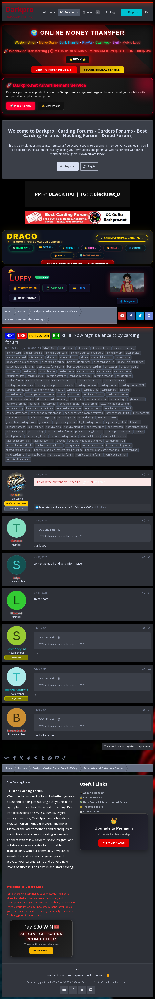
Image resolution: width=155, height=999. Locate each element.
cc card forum (14, 394)
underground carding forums (102, 450)
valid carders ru (15, 454)
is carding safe (66, 417)
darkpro (34, 403)
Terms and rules (55, 975)
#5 (149, 628)
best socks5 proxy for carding (84, 366)
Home (51, 12)
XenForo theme (106, 982)
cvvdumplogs (117, 399)
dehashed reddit (69, 403)
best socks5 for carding (50, 366)
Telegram (129, 301)
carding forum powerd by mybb (54, 385)
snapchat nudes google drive (85, 440)
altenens (52, 357)
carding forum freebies (19, 385)
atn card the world (101, 357)
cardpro (125, 389)
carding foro (124, 376)
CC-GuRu (13, 348)
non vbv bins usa (73, 427)
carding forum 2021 (63, 380)
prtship (139, 431)
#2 (149, 520)
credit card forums (117, 394)
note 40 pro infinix (136, 427)
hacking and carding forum (46, 413)
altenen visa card (16, 357)
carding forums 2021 (132, 385)
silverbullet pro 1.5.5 (18, 440)
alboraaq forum (101, 348)
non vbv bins (53, 427)
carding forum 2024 (89, 380)
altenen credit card (56, 352)
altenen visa (132, 352)
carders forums (15, 376)
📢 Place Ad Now (20, 105)
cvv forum (76, 399)
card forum (29, 371)
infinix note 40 (141, 413)
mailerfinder (35, 427)
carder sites (104, 371)
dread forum (89, 403)
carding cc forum (103, 376)
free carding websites (68, 408)
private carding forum (59, 431)
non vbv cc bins (95, 427)
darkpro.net (49, 403)
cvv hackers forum (96, 399)
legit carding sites (116, 422)
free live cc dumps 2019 (117, 408)
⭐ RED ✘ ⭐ (77, 59)
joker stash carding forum (21, 422)
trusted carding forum (118, 445)
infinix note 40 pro (16, 417)
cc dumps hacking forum (40, 394)
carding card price (80, 376)
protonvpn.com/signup (118, 431)
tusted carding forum (18, 450)
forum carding (14, 408)
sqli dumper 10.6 (115, 440)
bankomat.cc (123, 357)
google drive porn (16, 413)
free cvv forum (92, 408)
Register (99, 482)
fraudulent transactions (39, 408)
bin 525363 (111, 366)
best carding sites (104, 362)
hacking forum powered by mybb (84, 413)
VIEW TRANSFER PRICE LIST (54, 69)
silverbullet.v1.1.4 (43, 440)
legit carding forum (65, 422)
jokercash (44, 422)
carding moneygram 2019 (48, 389)
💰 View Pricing (51, 105)
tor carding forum (92, 445)
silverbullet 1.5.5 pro (114, 436)
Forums (69, 12)
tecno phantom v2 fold (19, 445)
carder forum (66, 371)
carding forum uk (86, 385)
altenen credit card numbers (86, 352)
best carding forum (53, 362)
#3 (149, 557)
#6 (149, 669)
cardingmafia (109, 389)
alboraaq (83, 348)
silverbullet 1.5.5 (90, 436)
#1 (149, 474)
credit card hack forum (19, 399)
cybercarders (136, 399)
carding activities (56, 376)
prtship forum (14, 436)
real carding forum (36, 436)
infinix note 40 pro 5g (43, 417)
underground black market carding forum (58, 450)
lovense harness (15, 427)
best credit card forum (130, 362)
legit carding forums (90, 422)
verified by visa (36, 454)
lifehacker (134, 422)
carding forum (14, 380)
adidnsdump (67, 348)
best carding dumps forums (22, 362)
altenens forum (68, 357)
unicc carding (129, 450)
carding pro (73, 389)
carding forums (108, 385)
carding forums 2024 (18, 389)
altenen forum (114, 352)
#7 (149, 710)
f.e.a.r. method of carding (114, 403)
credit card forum (93, 394)
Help (89, 975)
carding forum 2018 (37, 380)
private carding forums (88, 431)
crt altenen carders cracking (52, 399)
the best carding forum (49, 445)
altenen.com (36, 357)
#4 (149, 592)
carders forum (122, 371)
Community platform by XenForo (59, 982)
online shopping (15, 431)
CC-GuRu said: (47, 529)
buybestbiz (12, 371)
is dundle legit (86, 417)
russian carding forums (64, 436)
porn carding (35, 431)
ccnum (61, 394)
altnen (84, 357)
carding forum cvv (114, 380)
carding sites (91, 389)
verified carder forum (60, 454)
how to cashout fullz (117, 413)
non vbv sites (115, 427)
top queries (72, 445)
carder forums (85, 371)
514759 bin (49, 348)
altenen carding (33, 352)
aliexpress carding (124, 348)
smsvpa (61, 440)
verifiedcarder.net (116, 454)
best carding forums (78, 362)
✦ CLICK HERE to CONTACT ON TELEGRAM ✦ (77, 263)
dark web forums (16, 403)
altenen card (13, 352)
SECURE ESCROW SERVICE (102, 69)
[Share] (143, 474)
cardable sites (47, 371)
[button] (77, 12)
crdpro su (74, 394)
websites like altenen (18, 459)
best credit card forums (20, 366)
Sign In (85, 482)
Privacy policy (75, 975)
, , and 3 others (72, 507)
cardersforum (36, 376)
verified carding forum (89, 454)
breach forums (129, 366)
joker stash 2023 (107, 417)
